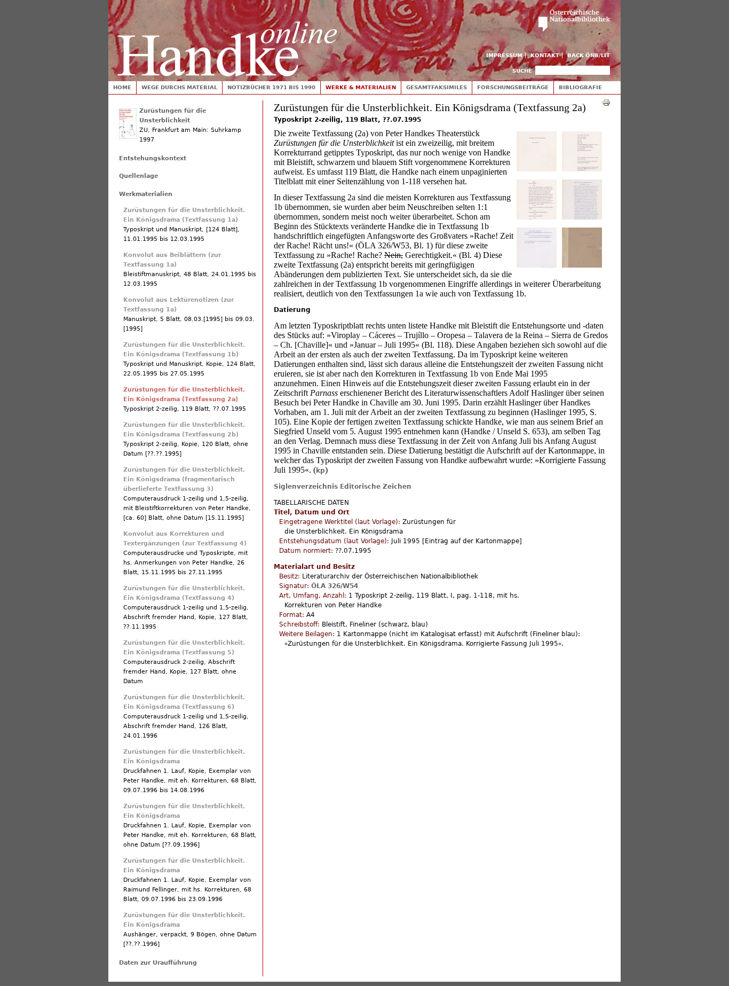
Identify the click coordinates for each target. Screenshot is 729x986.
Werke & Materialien (361, 87)
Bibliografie (580, 87)
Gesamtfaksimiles (436, 87)
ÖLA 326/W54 (334, 586)
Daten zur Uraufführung (158, 962)
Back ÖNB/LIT (588, 55)
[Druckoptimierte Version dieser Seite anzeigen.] (606, 102)
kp (320, 470)
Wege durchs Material (179, 87)
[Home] (227, 38)
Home (122, 87)
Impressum (504, 55)
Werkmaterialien (145, 194)
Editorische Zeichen (375, 486)
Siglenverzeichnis (306, 486)
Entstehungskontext (152, 158)
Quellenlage (138, 176)
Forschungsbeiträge (513, 87)
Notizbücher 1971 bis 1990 (271, 87)
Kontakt (544, 55)
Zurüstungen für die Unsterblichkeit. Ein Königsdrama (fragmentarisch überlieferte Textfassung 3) (184, 479)
